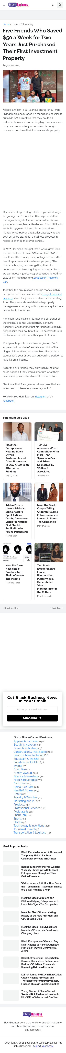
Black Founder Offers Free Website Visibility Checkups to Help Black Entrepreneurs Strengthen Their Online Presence (40, 871)
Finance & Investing (22, 24)
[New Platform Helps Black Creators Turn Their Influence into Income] (17, 552)
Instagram (40, 396)
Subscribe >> (32, 718)
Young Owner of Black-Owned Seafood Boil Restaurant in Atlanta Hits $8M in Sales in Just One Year (40, 994)
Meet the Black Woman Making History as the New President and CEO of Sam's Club (39, 915)
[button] (4, 5)
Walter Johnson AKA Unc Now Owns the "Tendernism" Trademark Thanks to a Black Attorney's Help (41, 886)
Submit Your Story (43, 1046)
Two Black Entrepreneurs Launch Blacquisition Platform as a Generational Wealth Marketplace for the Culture (47, 579)
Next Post (56, 608)
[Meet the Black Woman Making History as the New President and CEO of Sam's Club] (11, 916)
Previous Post (11, 608)
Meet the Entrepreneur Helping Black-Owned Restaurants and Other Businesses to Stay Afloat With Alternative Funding (17, 458)
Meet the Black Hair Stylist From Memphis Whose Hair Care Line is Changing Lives (39, 930)
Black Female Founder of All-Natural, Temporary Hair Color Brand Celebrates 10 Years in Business (41, 855)
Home (6, 24)
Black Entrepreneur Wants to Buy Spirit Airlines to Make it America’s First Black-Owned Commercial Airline (40, 946)
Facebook (8, 400)
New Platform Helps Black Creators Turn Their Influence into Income (15, 572)
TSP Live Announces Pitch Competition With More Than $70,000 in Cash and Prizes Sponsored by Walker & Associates (48, 458)
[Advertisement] (33, 171)
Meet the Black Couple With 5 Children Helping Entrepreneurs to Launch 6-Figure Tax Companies (47, 514)
